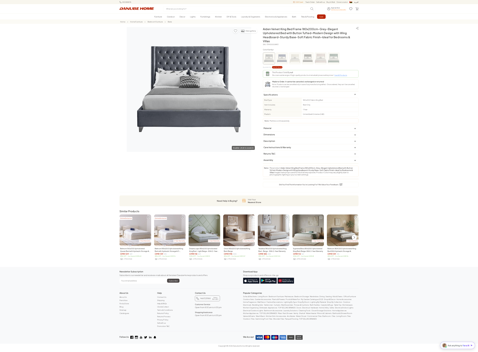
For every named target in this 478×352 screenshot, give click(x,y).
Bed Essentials (287, 305)
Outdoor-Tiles (249, 319)
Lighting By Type (290, 302)
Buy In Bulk (331, 2)
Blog (121, 307)
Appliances (272, 308)
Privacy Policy (162, 320)
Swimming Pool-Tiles (263, 319)
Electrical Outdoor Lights (253, 311)
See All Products (340, 75)
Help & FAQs (162, 304)
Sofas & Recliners (250, 296)
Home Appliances (339, 311)
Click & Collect (163, 307)
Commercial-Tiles (314, 316)
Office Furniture (349, 296)
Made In (267, 114)
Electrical (306, 308)
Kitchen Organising (251, 308)
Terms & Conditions (165, 310)
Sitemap (123, 310)
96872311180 (209, 298)
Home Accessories (344, 299)
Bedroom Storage (301, 296)
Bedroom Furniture (155, 22)
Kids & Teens (337, 296)
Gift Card (299, 2)
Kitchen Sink (271, 316)
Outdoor (346, 302)
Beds (170, 22)
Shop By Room (303, 302)
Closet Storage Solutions (321, 311)
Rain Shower (288, 313)
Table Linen (268, 305)
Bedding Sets (257, 305)
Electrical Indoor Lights (344, 308)
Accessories (281, 316)
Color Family (268, 50)
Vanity (295, 313)
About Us (123, 297)
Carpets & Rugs (327, 305)
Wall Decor (261, 302)
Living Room (263, 296)
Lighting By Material (318, 302)
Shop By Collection (334, 302)
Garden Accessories (263, 299)
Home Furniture (136, 22)
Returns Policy (163, 313)
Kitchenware (347, 305)
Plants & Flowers (278, 299)
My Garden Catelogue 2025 (312, 299)
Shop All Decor (330, 299)
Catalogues (124, 313)
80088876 (126, 2)
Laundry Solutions (290, 311)
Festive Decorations (275, 302)
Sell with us (320, 2)
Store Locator (342, 2)
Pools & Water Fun (293, 299)
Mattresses (289, 296)
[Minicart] (357, 8)
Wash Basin (260, 316)
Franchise (123, 300)
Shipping (161, 300)
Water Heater (311, 313)
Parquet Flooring (291, 319)
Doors (299, 308)
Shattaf (302, 313)
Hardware (314, 308)
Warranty (267, 110)
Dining (322, 296)
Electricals (247, 305)
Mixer (280, 313)
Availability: (272, 67)
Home (122, 22)
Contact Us (161, 297)
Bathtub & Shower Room (342, 313)
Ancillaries (291, 316)
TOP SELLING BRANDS (287, 308)
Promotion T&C (163, 326)
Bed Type (268, 100)
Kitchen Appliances (251, 313)
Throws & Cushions (301, 305)
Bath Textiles (315, 305)
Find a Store (124, 304)
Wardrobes (314, 296)
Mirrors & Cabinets (324, 313)
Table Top (338, 305)
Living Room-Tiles (343, 316)
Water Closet (301, 316)
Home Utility (324, 308)
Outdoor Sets (248, 299)
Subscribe (173, 281)
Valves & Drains (249, 316)
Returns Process (163, 317)
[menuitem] (158, 17)
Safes (332, 308)
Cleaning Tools (304, 311)
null (291, 72)
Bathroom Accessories (273, 311)
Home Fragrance (250, 302)
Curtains (277, 305)
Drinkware (263, 308)
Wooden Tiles (278, 319)
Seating (329, 296)
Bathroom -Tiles (328, 316)
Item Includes (269, 105)
